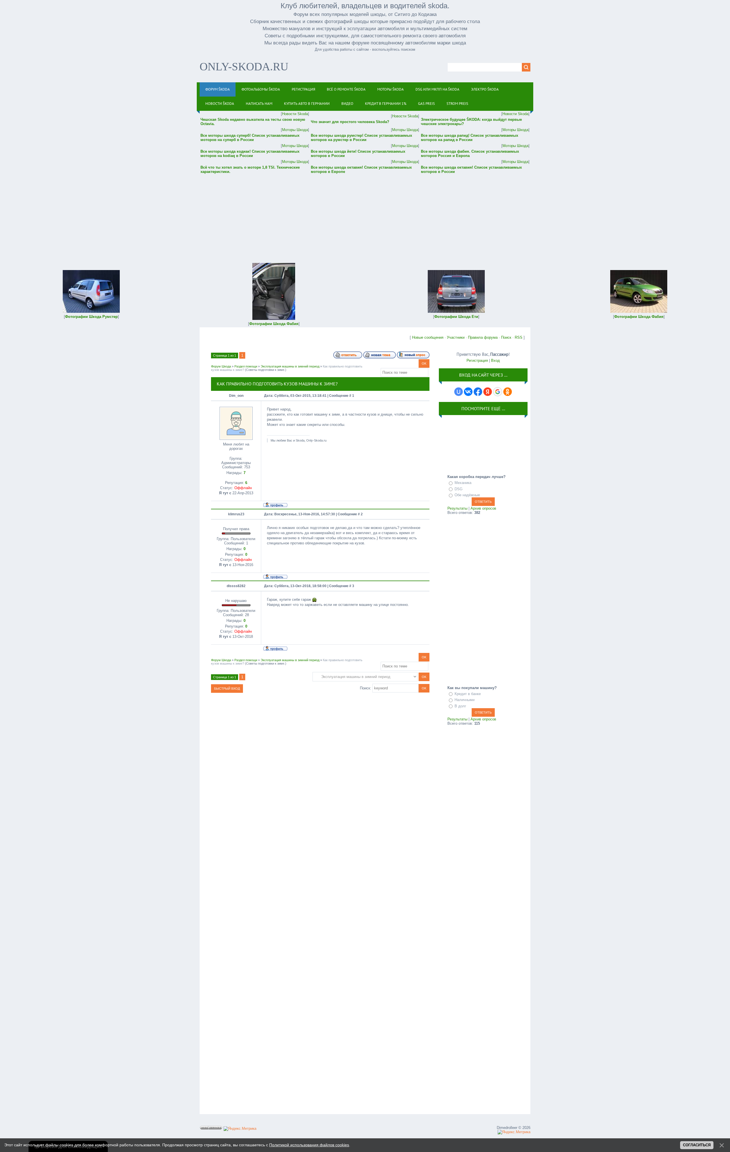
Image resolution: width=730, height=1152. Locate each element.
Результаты (457, 508)
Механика (463, 483)
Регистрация (477, 360)
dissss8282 (236, 586)
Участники (456, 337)
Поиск (506, 337)
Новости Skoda (295, 114)
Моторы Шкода (295, 130)
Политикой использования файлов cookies (309, 1145)
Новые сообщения (427, 337)
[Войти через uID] (458, 391)
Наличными (464, 700)
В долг (460, 706)
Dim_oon (236, 396)
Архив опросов (483, 508)
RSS (518, 337)
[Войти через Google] (497, 391)
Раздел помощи (245, 366)
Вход (495, 360)
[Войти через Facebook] (478, 391)
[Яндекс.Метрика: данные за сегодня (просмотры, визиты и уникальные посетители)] (240, 1128)
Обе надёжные (467, 495)
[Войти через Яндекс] (487, 391)
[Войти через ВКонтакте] (468, 391)
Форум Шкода (221, 366)
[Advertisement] (365, 214)
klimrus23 (236, 514)
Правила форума (483, 337)
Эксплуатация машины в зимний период (290, 366)
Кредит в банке (468, 694)
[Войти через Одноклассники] (507, 391)
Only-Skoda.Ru (244, 66)
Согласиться (697, 1145)
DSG (459, 489)
